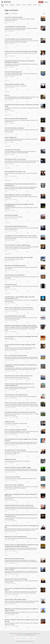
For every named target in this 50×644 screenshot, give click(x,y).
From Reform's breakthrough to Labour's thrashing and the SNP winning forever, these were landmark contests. (21, 74)
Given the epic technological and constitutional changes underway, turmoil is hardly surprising (21, 121)
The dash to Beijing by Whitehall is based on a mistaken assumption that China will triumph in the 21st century (21, 139)
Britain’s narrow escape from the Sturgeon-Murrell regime (21, 51)
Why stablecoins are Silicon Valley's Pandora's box (18, 375)
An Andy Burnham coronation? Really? (15, 26)
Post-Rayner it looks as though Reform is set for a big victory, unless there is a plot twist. (22, 287)
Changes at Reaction (10, 459)
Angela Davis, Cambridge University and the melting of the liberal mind (21, 495)
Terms (25, 634)
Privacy (21, 634)
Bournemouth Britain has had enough (15, 316)
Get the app (31, 638)
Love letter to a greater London (13, 17)
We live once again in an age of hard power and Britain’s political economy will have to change (21, 130)
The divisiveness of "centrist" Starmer (15, 450)
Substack (19, 641)
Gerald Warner (15, 416)
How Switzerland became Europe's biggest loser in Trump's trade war (21, 439)
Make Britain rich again (11, 215)
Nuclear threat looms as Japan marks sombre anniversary (21, 403)
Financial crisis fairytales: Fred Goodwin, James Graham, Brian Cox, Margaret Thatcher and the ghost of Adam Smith (21, 326)
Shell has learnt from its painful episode (16, 536)
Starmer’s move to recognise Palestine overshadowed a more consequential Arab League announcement (22, 545)
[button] (2, 4)
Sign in (46, 2)
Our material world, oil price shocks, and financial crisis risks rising (22, 105)
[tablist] (11, 13)
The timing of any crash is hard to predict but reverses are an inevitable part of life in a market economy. (22, 228)
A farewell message (9, 338)
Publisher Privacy (29, 633)
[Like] (5, 352)
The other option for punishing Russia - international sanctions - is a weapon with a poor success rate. (22, 414)
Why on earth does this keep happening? (16, 118)
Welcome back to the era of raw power (15, 159)
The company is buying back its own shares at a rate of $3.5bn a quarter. (21, 538)
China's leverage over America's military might (18, 467)
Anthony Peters (13, 434)
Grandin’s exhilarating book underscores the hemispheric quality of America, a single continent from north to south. (20, 387)
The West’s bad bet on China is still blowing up (17, 245)
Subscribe (41, 2)
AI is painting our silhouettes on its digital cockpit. (16, 423)
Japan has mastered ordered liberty (15, 275)
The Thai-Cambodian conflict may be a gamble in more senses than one (22, 620)
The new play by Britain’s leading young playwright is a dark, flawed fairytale (20, 329)
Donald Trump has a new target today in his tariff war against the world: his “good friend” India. (22, 581)
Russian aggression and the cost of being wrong (18, 195)
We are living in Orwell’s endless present (16, 394)
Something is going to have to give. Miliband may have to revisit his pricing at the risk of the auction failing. (22, 612)
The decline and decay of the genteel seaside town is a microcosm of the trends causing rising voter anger (21, 318)
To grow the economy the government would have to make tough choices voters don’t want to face (21, 238)
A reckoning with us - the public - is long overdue (16, 86)
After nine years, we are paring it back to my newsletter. (17, 461)
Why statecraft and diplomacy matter (15, 265)
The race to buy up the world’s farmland (16, 355)
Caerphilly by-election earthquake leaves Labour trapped (20, 235)
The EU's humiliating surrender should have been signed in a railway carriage (21, 568)
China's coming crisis (10, 137)
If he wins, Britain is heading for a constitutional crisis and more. (19, 309)
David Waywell (13, 424)
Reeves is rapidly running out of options (16, 429)
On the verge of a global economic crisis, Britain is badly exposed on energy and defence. (22, 108)
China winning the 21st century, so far (15, 171)
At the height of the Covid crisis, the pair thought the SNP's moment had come (21, 53)
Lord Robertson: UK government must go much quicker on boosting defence (21, 184)
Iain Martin (12, 21)
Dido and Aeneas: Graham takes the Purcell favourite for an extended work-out (21, 515)
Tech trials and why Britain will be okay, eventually (19, 257)
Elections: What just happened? (13, 72)
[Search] (44, 13)
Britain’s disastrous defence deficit (14, 84)
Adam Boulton (13, 454)
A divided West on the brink (12, 149)
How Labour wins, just (11, 284)
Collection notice (31, 634)
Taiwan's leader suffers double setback (15, 599)
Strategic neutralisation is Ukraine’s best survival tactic (20, 412)
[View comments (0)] (17, 23)
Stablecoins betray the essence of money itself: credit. (17, 377)
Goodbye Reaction (10, 421)
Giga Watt (12, 614)
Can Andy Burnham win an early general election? (18, 39)
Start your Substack (21, 638)
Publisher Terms (37, 633)
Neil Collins (12, 539)
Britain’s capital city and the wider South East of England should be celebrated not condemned (20, 19)
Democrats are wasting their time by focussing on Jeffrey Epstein (21, 589)
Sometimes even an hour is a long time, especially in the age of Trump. (20, 478)
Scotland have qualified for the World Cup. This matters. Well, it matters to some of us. (21, 208)
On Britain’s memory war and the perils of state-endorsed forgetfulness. (21, 396)
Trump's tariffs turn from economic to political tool (19, 505)
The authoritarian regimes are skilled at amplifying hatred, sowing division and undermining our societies (21, 64)
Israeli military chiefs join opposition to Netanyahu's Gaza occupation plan (21, 365)
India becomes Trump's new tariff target (16, 579)
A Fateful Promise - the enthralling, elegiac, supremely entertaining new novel (20, 297)
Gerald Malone (13, 350)
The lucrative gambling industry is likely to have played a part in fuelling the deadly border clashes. (22, 623)
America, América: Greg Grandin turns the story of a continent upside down (19, 384)
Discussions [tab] (14, 13)
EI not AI (7, 95)
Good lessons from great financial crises (16, 226)
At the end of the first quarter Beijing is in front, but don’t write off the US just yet (21, 174)
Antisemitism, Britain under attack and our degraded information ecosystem (19, 61)
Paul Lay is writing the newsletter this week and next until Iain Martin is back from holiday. (22, 277)
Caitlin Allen (13, 339)
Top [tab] (10, 13)
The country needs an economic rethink (13, 217)
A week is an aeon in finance (12, 477)
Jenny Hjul (14, 531)
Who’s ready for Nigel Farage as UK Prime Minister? (19, 307)
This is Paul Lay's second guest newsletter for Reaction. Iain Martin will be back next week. (21, 268)
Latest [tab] (6, 13)
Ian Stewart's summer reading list (14, 485)
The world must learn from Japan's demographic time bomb (21, 336)
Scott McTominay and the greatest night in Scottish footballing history (19, 205)
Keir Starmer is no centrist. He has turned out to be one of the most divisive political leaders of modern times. (21, 452)
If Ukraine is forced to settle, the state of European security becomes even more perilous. (21, 197)
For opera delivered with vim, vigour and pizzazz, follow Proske (20, 345)
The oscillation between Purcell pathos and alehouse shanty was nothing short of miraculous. (21, 518)
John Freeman (13, 389)
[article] (25, 20)
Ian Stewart (12, 489)
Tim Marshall (14, 550)
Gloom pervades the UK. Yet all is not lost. (14, 259)
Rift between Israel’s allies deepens (14, 558)
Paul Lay (14, 270)
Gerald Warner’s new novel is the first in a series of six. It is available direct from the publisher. (21, 300)
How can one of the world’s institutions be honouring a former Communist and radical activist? (21, 498)
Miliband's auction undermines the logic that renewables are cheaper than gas (21, 609)
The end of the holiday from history (14, 128)
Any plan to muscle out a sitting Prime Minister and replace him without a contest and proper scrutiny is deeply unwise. (21, 29)
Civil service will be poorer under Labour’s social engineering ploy (22, 526)
